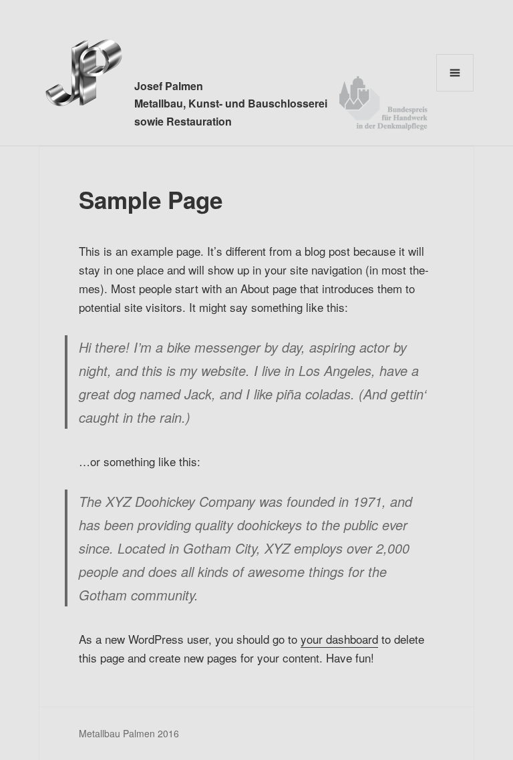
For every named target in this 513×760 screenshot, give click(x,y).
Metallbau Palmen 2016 (129, 733)
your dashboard (339, 638)
